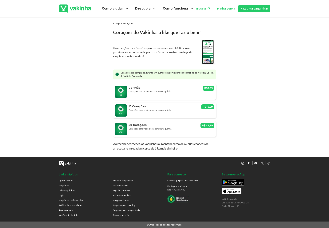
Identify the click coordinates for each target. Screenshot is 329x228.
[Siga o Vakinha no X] (262, 163)
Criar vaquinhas (67, 190)
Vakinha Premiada (122, 195)
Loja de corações (121, 190)
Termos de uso (66, 210)
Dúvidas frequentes (123, 180)
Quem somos (66, 180)
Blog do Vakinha (121, 200)
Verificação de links (68, 215)
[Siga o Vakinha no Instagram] (242, 163)
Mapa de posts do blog (124, 205)
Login (61, 195)
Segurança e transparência (126, 210)
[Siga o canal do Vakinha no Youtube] (255, 163)
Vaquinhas (64, 185)
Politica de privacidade (70, 205)
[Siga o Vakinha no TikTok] (268, 163)
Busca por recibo (121, 215)
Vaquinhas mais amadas (71, 200)
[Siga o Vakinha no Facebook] (249, 163)
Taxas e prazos (120, 185)
